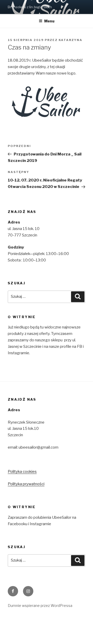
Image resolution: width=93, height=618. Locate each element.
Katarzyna (70, 40)
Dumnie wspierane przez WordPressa (40, 605)
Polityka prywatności (26, 484)
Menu (49, 21)
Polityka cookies (22, 471)
